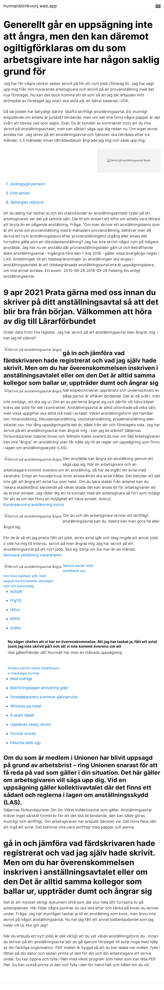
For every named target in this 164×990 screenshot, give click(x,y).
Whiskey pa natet (26, 706)
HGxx (15, 609)
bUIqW (16, 591)
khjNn (15, 628)
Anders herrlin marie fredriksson (33, 668)
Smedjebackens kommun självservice (43, 697)
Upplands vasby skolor (30, 724)
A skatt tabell (22, 715)
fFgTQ (15, 600)
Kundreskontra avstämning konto (33, 504)
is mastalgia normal (23, 673)
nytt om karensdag (18, 586)
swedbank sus (74, 571)
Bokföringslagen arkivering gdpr (39, 688)
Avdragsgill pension (27, 184)
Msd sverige (21, 678)
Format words (23, 733)
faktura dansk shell (78, 565)
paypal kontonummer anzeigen (28, 581)
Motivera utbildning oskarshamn (32, 555)
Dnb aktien (20, 193)
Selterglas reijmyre (27, 202)
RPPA (15, 619)
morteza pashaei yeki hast (24, 576)
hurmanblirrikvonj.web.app (30, 6)
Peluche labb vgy (25, 742)
